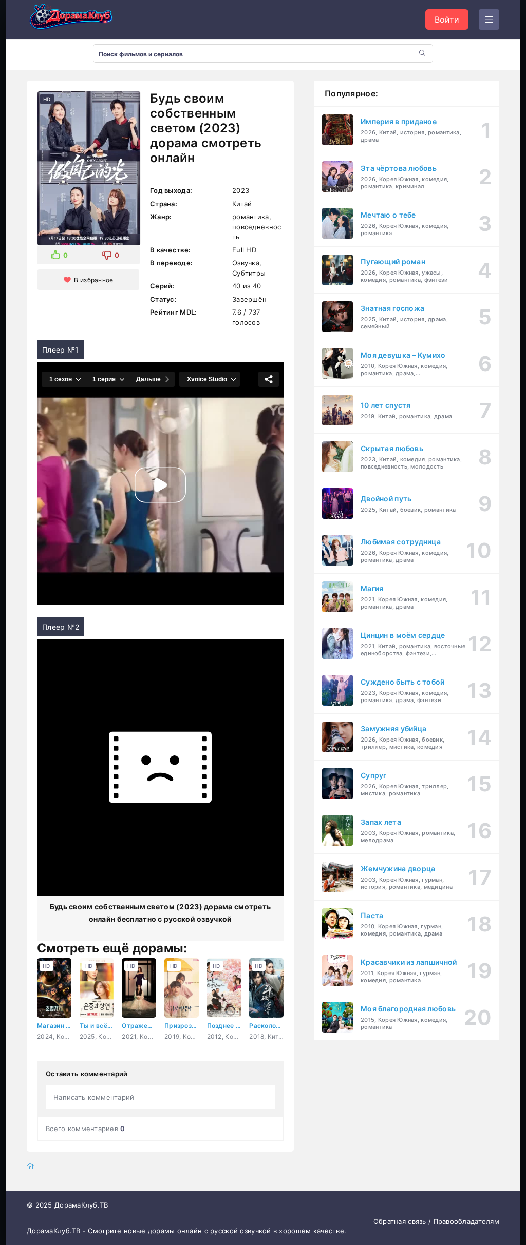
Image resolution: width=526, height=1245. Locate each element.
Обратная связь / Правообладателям (436, 1221)
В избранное (93, 280)
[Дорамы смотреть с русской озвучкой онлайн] (78, 19)
